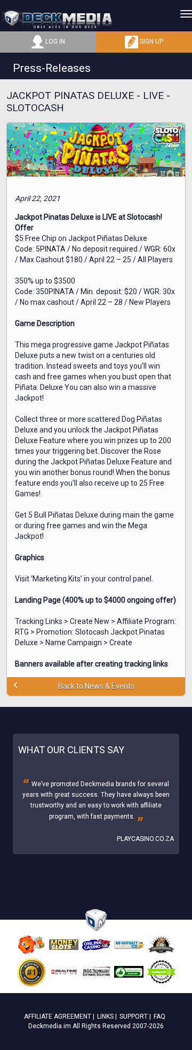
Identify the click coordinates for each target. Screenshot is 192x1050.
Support (133, 1016)
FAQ (159, 1016)
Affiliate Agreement (57, 1016)
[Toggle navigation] (186, 14)
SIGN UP (150, 41)
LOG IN (54, 41)
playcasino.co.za (145, 839)
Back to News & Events (96, 686)
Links (105, 1016)
